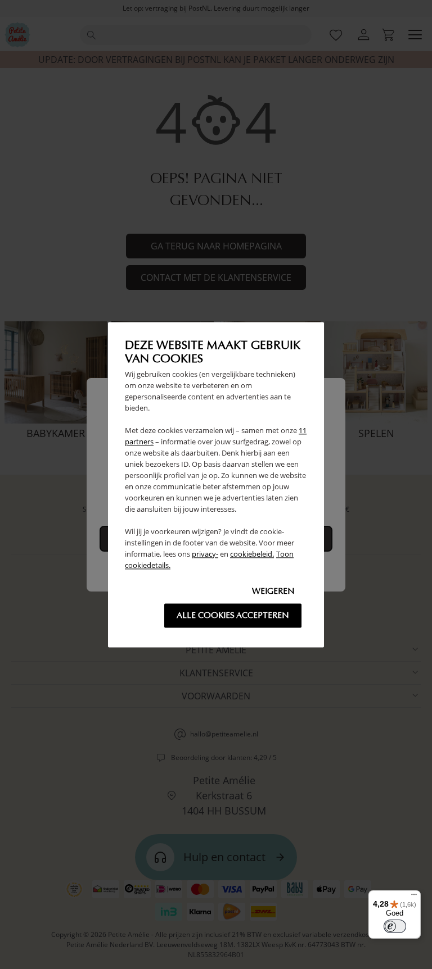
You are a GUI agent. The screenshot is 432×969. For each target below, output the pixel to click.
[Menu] (414, 897)
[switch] (395, 926)
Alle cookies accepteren (233, 615)
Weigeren (273, 591)
